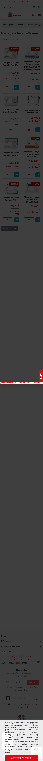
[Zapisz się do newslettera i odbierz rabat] (21, 383)
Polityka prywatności (13, 750)
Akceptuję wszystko (21, 758)
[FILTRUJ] (41, 380)
